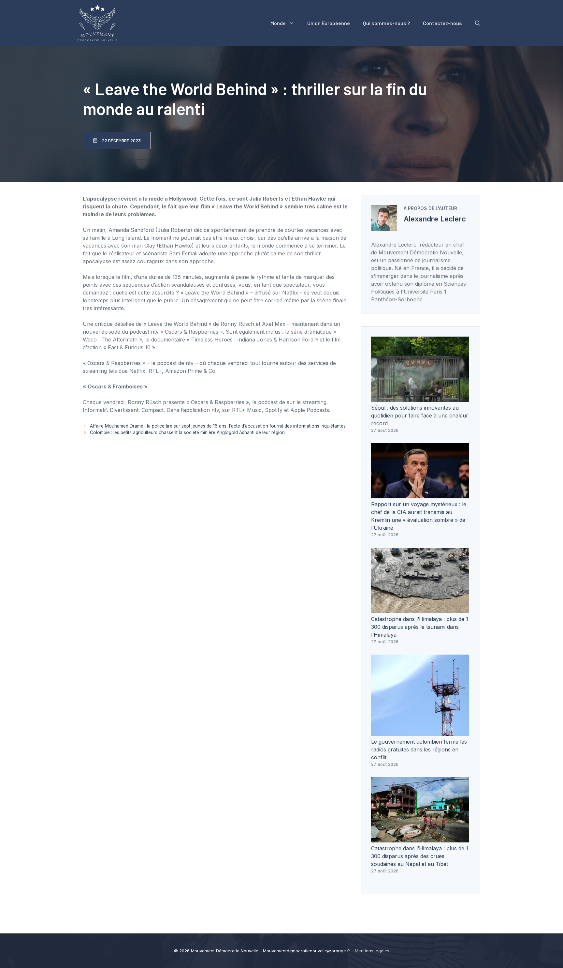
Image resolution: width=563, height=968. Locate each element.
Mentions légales (372, 950)
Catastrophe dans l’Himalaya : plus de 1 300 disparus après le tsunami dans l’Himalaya (419, 627)
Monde (278, 23)
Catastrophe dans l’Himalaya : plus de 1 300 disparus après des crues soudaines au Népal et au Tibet (419, 856)
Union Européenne (328, 23)
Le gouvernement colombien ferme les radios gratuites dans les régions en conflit (419, 749)
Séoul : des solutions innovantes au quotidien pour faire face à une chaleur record (419, 415)
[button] (478, 23)
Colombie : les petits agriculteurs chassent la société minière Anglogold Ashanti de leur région (187, 432)
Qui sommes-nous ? (386, 23)
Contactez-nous (442, 23)
